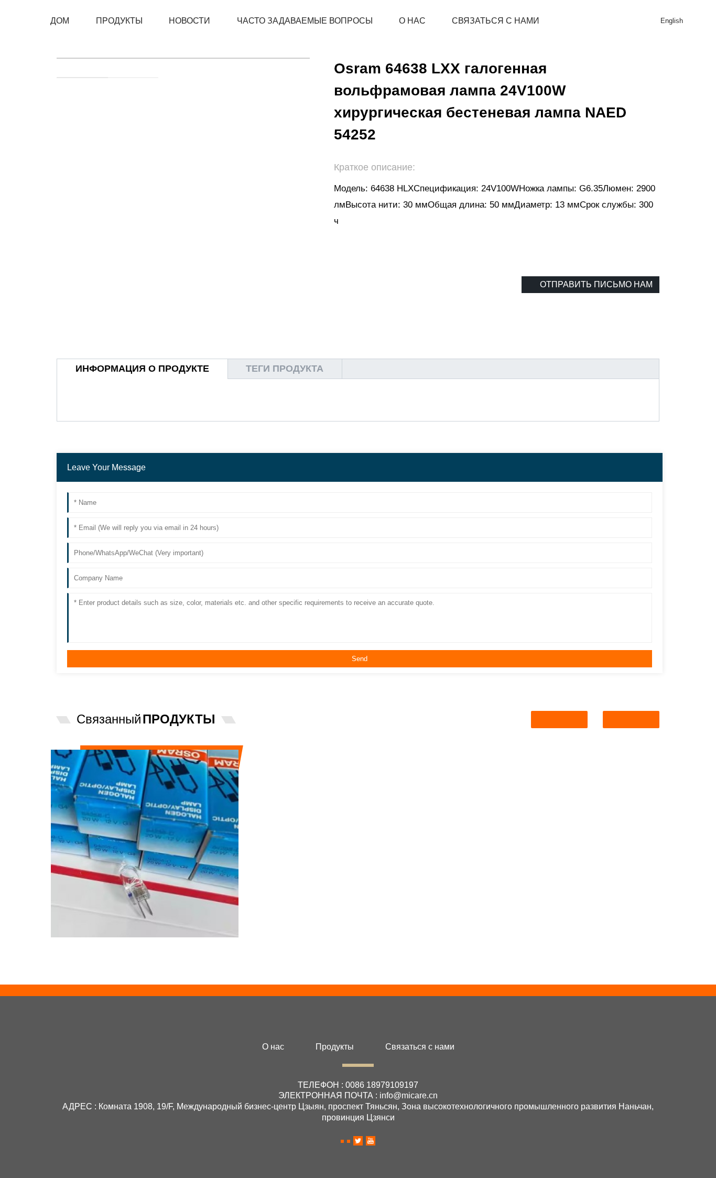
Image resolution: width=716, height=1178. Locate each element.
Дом (59, 20)
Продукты (119, 20)
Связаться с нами (495, 20)
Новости (189, 20)
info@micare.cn (408, 1095)
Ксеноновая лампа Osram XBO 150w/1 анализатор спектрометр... (376, 774)
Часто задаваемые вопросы (305, 20)
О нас (412, 20)
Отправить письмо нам (596, 284)
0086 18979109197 (381, 1084)
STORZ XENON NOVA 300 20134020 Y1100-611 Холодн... (585, 774)
